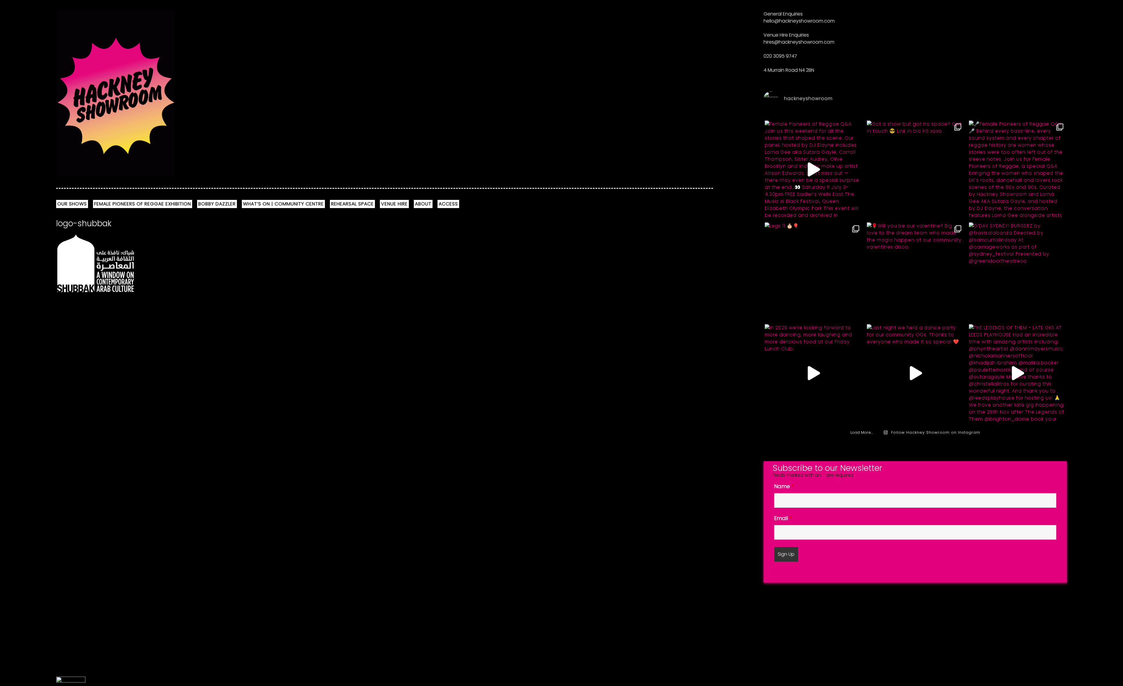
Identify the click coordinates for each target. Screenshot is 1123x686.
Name (784, 486)
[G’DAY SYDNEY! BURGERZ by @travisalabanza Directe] (1017, 271)
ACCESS (448, 203)
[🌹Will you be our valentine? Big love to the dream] (915, 271)
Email (783, 518)
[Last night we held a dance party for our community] (915, 373)
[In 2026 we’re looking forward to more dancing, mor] (813, 373)
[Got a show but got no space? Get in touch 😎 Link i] (915, 169)
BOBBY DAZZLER (217, 203)
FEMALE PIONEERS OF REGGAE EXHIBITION (142, 203)
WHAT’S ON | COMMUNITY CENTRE (283, 203)
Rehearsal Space (352, 203)
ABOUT (423, 203)
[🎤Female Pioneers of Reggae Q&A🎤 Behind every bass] (1017, 169)
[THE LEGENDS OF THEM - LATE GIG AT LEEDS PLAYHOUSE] (1017, 373)
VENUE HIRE (394, 203)
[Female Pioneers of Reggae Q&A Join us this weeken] (813, 169)
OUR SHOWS (72, 203)
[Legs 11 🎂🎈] (813, 271)
